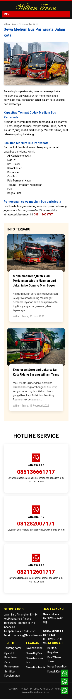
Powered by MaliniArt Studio (36, 692)
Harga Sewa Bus (57, 666)
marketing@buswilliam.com (28, 635)
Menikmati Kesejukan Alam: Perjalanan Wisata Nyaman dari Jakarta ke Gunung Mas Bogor (34, 280)
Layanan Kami (34, 647)
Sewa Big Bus (34, 653)
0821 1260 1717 (43, 214)
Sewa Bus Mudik (35, 667)
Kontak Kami (54, 671)
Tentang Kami (12, 647)
